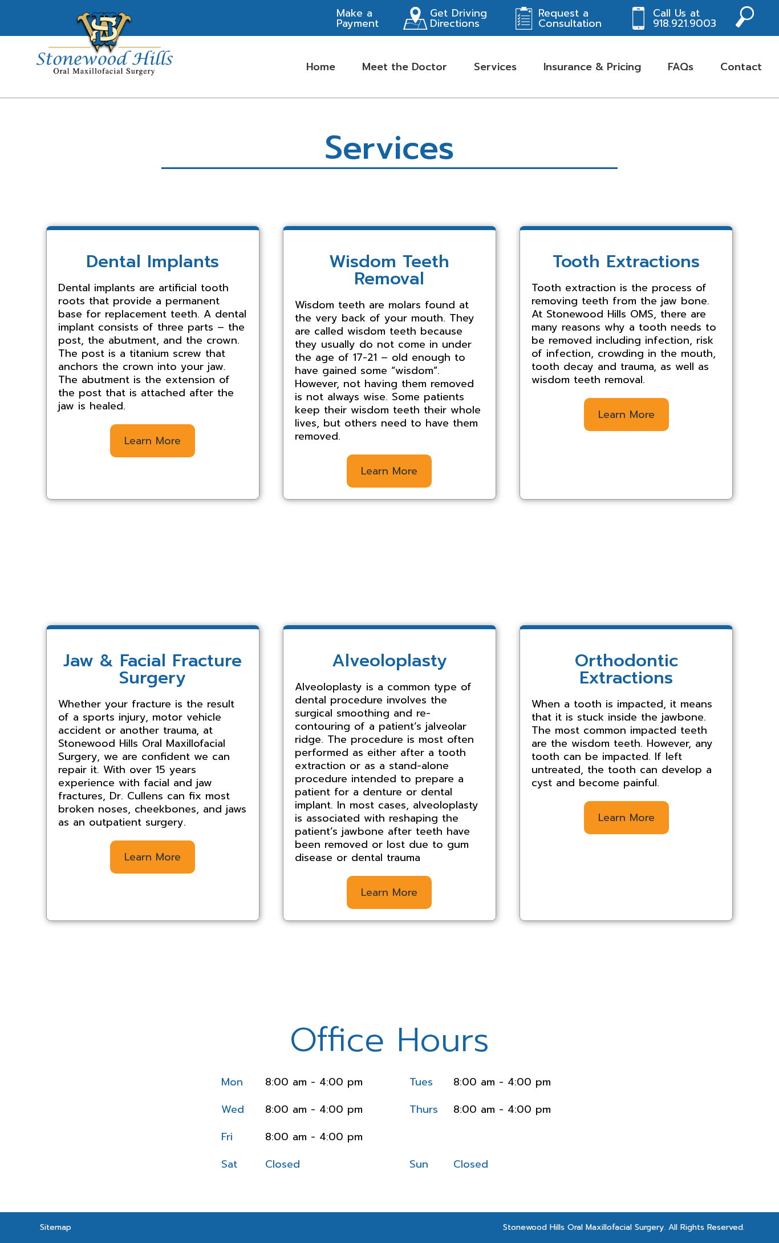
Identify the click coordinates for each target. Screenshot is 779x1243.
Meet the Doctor (404, 67)
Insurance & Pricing (592, 67)
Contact (741, 67)
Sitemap (55, 1227)
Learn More (152, 441)
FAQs (680, 67)
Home (320, 67)
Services (495, 67)
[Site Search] (745, 18)
